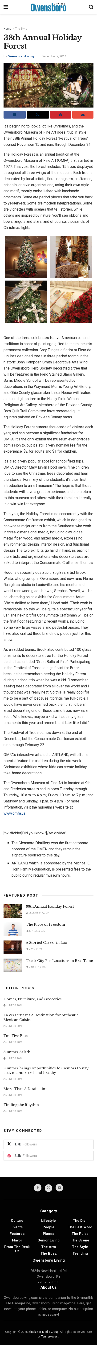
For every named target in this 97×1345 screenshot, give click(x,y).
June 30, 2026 (36, 931)
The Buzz (48, 1253)
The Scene (80, 1240)
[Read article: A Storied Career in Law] (13, 947)
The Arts (48, 1247)
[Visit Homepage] (48, 7)
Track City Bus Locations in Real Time (59, 961)
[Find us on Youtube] (59, 1187)
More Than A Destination (26, 1089)
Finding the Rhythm (21, 1105)
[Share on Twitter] (38, 115)
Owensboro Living (21, 56)
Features (17, 1234)
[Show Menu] (6, 7)
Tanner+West (50, 1336)
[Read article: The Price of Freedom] (13, 929)
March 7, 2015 (37, 967)
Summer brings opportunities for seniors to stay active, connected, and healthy (46, 1070)
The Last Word (80, 1227)
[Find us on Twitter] (48, 1188)
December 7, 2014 (54, 56)
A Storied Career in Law (47, 942)
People (48, 1227)
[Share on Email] (82, 115)
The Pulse (80, 1234)
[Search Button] (91, 7)
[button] (26, 257)
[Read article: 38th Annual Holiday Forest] (13, 911)
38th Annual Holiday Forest (50, 906)
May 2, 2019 (35, 949)
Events (17, 1227)
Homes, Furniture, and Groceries (33, 999)
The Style (21, 28)
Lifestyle (48, 1220)
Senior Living (49, 1240)
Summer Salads (17, 1052)
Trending (80, 1253)
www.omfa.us (15, 813)
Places (48, 1234)
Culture (17, 1220)
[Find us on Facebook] (37, 1187)
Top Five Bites (16, 1036)
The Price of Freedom (45, 924)
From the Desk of (17, 1249)
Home (7, 28)
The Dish (80, 1220)
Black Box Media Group (43, 1331)
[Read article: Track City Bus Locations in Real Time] (13, 965)
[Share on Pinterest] (60, 115)
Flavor (17, 1240)
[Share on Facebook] (15, 115)
